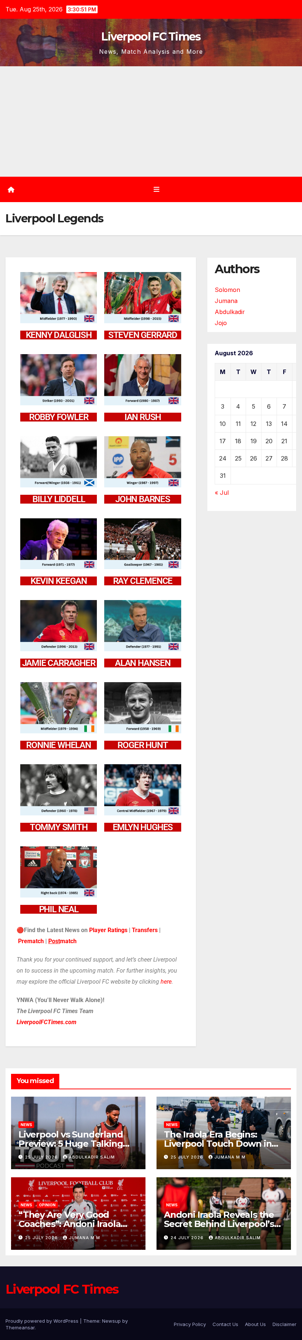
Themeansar (20, 1327)
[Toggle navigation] (156, 189)
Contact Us (225, 1324)
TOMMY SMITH (59, 827)
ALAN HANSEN (143, 663)
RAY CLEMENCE (143, 581)
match (68, 941)
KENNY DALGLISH (59, 335)
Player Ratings (108, 930)
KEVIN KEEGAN (59, 581)
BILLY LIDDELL (58, 499)
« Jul (222, 492)
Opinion (47, 1205)
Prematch (31, 941)
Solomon (227, 289)
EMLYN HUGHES (143, 827)
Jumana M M (230, 1157)
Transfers (145, 930)
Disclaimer (284, 1324)
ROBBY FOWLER (58, 417)
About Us (255, 1324)
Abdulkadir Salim (92, 1157)
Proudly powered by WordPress (43, 1321)
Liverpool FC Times (150, 36)
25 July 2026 (42, 1157)
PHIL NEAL (58, 909)
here (166, 981)
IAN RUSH (142, 417)
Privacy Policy (190, 1324)
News (26, 1124)
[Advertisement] (151, 121)
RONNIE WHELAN (58, 745)
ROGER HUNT (142, 745)
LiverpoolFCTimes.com (46, 1022)
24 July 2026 (188, 1237)
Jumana (226, 300)
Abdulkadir (230, 311)
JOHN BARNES (142, 499)
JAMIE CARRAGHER (58, 663)
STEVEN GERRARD (142, 335)
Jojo (221, 323)
